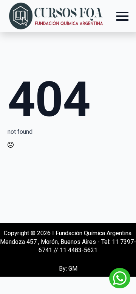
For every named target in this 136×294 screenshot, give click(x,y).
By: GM (68, 268)
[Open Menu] (122, 16)
